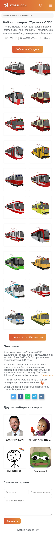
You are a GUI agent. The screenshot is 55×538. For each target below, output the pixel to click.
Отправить (12, 521)
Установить (46, 375)
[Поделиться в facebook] (20, 396)
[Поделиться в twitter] (13, 396)
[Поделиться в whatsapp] (27, 396)
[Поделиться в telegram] (34, 396)
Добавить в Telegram (27, 49)
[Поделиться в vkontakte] (41, 396)
